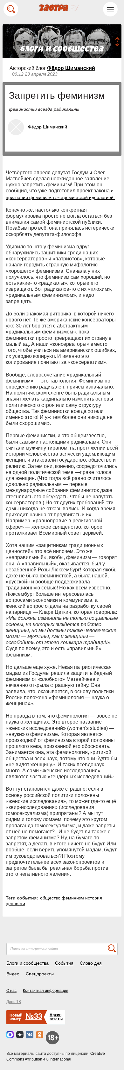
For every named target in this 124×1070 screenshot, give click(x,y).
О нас (11, 990)
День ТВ (13, 1001)
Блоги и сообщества (27, 963)
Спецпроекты (40, 973)
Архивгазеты (56, 1017)
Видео (12, 973)
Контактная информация (45, 990)
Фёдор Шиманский (71, 68)
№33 (33, 1016)
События (64, 963)
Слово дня (91, 963)
